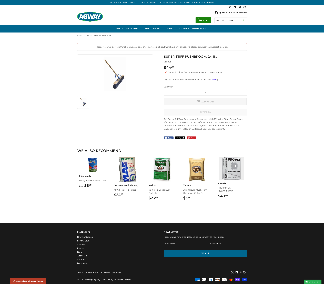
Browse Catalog (85, 237)
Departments (133, 29)
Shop (119, 29)
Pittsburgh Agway (92, 280)
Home (79, 36)
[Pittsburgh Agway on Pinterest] (240, 8)
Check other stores (210, 72)
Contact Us (314, 282)
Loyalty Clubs (83, 241)
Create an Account (238, 13)
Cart (206, 20)
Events (80, 248)
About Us (82, 256)
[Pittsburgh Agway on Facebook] (235, 8)
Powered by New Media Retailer (117, 280)
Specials (81, 244)
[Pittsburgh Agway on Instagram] (245, 8)
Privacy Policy (92, 272)
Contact (169, 29)
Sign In (222, 13)
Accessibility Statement (111, 272)
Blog (147, 29)
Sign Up (205, 253)
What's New (198, 29)
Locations (182, 29)
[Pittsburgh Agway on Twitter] (229, 8)
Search (80, 272)
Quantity (168, 87)
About (156, 29)
